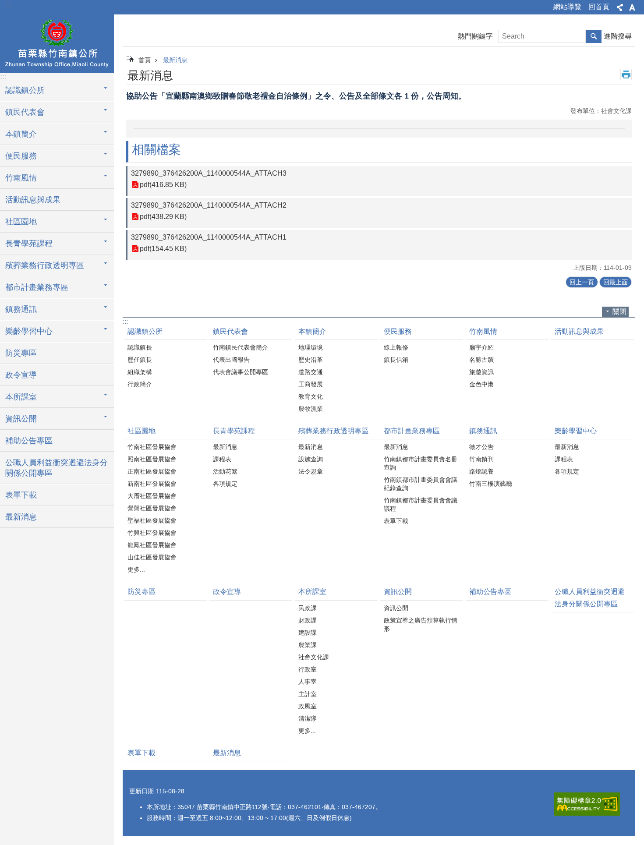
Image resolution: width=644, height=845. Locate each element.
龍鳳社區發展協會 (152, 544)
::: (9, 5)
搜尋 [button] (594, 36)
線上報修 (396, 347)
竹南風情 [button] (21, 177)
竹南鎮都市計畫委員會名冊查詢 (420, 463)
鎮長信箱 (396, 359)
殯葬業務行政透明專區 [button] (44, 265)
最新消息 (21, 517)
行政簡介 (139, 384)
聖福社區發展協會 (152, 520)
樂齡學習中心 (576, 431)
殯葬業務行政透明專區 (333, 431)
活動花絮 (225, 471)
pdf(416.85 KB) (163, 184)
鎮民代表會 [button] (25, 112)
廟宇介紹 (481, 347)
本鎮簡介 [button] (21, 134)
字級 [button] (632, 7)
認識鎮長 (139, 347)
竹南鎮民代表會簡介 (240, 347)
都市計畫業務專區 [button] (36, 287)
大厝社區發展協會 (152, 495)
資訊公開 (398, 591)
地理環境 (310, 347)
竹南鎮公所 (57, 42)
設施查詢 (310, 459)
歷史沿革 (310, 359)
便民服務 (398, 331)
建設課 (307, 632)
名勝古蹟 (481, 359)
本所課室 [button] (21, 396)
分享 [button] (620, 7)
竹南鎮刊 (481, 459)
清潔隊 (307, 718)
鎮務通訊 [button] (21, 309)
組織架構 (139, 371)
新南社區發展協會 (152, 483)
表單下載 (21, 495)
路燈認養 (481, 471)
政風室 (307, 706)
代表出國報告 (231, 359)
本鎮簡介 (312, 331)
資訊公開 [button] (21, 418)
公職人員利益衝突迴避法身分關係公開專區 (56, 467)
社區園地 (141, 431)
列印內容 (626, 74)
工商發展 (310, 384)
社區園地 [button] (21, 221)
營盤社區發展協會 (152, 508)
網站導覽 (567, 7)
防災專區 (21, 353)
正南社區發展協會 (152, 471)
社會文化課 (313, 657)
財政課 (307, 620)
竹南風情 (483, 331)
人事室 (307, 681)
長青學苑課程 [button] (29, 243)
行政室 (307, 669)
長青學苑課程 (234, 431)
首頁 (144, 60)
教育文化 (310, 396)
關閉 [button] (619, 311)
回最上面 (615, 282)
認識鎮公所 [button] (25, 90)
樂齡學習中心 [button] (29, 331)
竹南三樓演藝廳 (490, 483)
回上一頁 (582, 282)
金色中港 (481, 384)
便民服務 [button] (21, 156)
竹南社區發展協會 (152, 446)
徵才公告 (481, 446)
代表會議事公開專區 (240, 371)
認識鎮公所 (145, 331)
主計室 (307, 693)
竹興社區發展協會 (152, 532)
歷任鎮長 (139, 359)
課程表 (222, 459)
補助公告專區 (29, 440)
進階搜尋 (618, 36)
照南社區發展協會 (152, 459)
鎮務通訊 (483, 431)
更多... (136, 569)
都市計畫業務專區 (412, 431)
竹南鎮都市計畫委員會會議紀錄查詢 (420, 483)
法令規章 (310, 471)
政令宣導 (21, 375)
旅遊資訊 (481, 371)
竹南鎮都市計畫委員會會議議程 (420, 504)
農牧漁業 (310, 408)
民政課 (307, 608)
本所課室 (312, 591)
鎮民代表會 (230, 331)
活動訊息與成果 (32, 199)
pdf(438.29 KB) (163, 216)
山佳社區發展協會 (152, 557)
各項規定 (225, 483)
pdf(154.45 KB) (163, 248)
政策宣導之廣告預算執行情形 (420, 624)
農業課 (307, 644)
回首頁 (598, 7)
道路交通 (310, 371)
